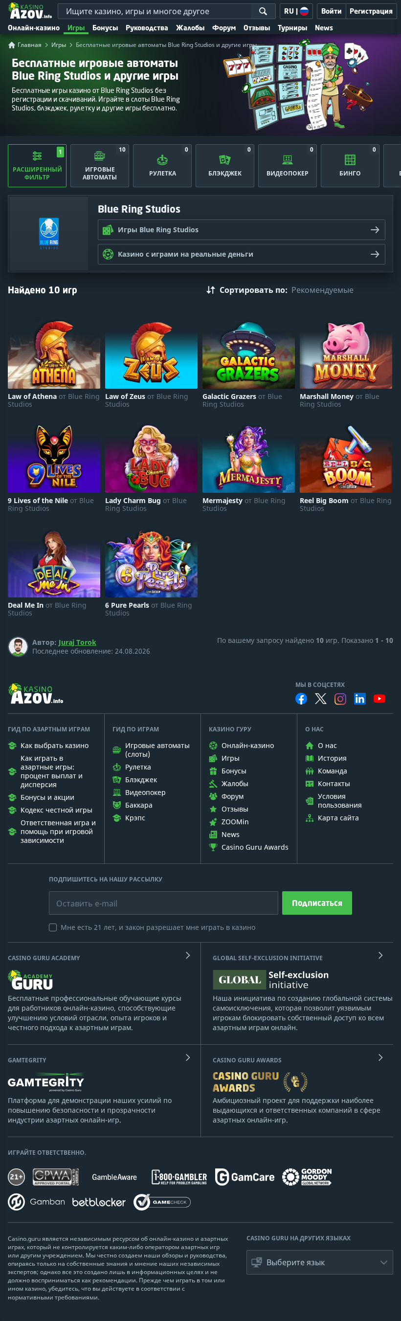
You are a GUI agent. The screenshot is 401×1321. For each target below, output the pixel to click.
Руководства (147, 27)
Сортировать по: (254, 290)
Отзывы (257, 27)
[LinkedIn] (360, 699)
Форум (224, 27)
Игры (76, 27)
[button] (319, 1262)
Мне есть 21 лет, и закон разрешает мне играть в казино (158, 927)
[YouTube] (379, 699)
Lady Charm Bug (146, 504)
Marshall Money (339, 400)
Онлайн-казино (34, 27)
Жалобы (190, 27)
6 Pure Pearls (148, 609)
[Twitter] (321, 699)
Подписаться (317, 903)
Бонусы (105, 27)
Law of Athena (54, 400)
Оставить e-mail (79, 896)
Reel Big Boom (346, 504)
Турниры (292, 27)
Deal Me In (47, 609)
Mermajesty (244, 504)
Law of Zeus (146, 400)
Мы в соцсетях (320, 685)
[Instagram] (340, 699)
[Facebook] (301, 699)
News (324, 27)
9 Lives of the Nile (51, 504)
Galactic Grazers (242, 400)
